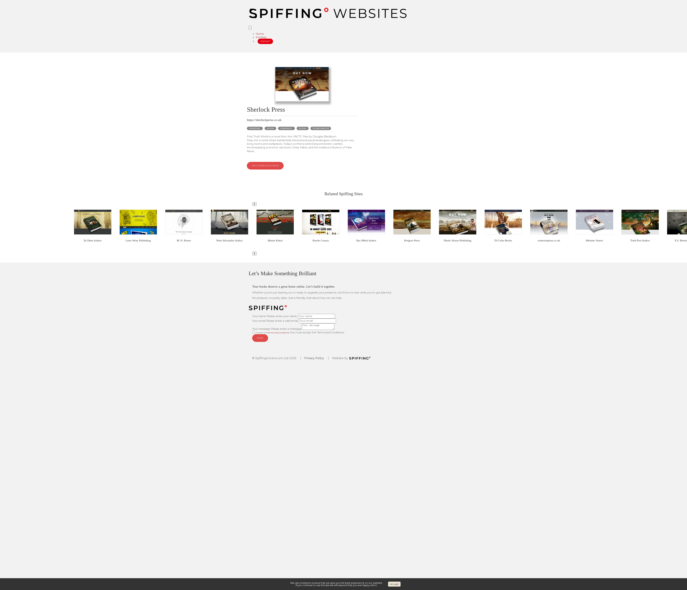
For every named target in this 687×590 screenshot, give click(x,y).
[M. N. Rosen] (184, 222)
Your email (258, 320)
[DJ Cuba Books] (503, 222)
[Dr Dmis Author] (92, 222)
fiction (302, 128)
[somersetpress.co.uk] (549, 222)
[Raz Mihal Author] (366, 222)
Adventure (254, 128)
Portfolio (261, 37)
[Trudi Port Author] (640, 222)
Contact (265, 41)
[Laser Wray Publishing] (138, 222)
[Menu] (250, 28)
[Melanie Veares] (594, 222)
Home (260, 33)
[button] (254, 204)
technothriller (321, 128)
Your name (259, 316)
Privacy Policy (314, 358)
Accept (394, 584)
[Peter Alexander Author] (229, 222)
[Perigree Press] (412, 222)
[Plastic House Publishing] (457, 222)
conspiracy (286, 128)
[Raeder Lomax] (321, 222)
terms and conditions (278, 332)
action (270, 128)
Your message (261, 329)
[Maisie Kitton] (275, 222)
